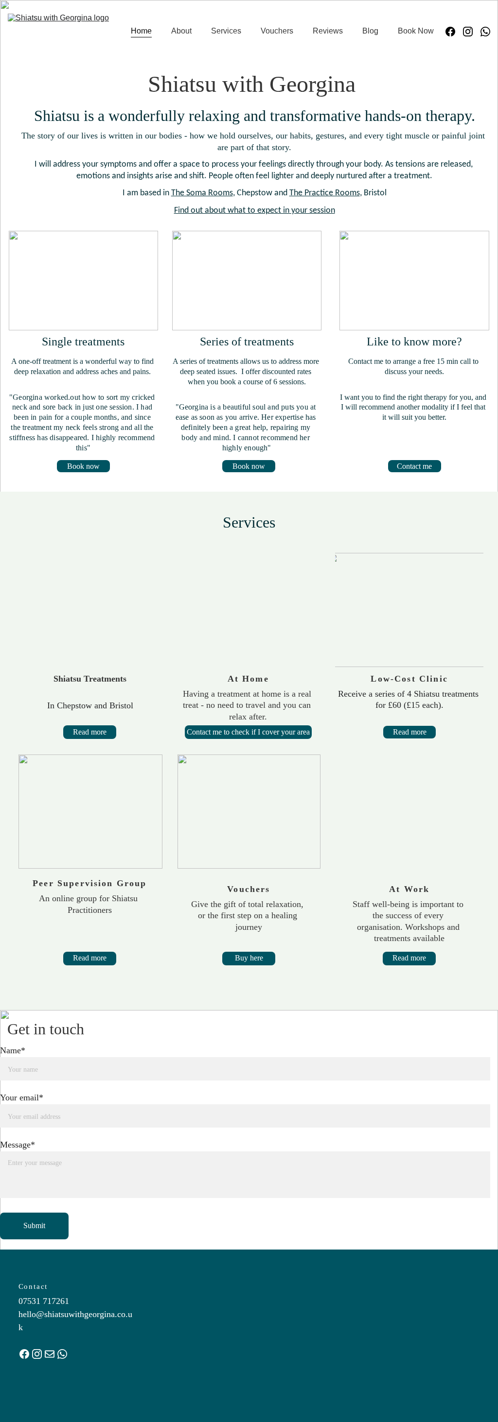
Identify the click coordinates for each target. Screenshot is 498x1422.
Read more (90, 732)
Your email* (21, 1097)
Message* (17, 1144)
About (181, 31)
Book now (83, 466)
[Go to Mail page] (49, 1354)
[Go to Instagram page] (471, 31)
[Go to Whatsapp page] (485, 31)
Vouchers (277, 31)
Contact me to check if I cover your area (248, 732)
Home (141, 31)
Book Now (416, 31)
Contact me (414, 466)
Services (226, 31)
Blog (370, 31)
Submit (34, 1225)
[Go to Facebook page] (454, 31)
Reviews (328, 31)
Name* (12, 1050)
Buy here (249, 958)
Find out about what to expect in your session (254, 210)
